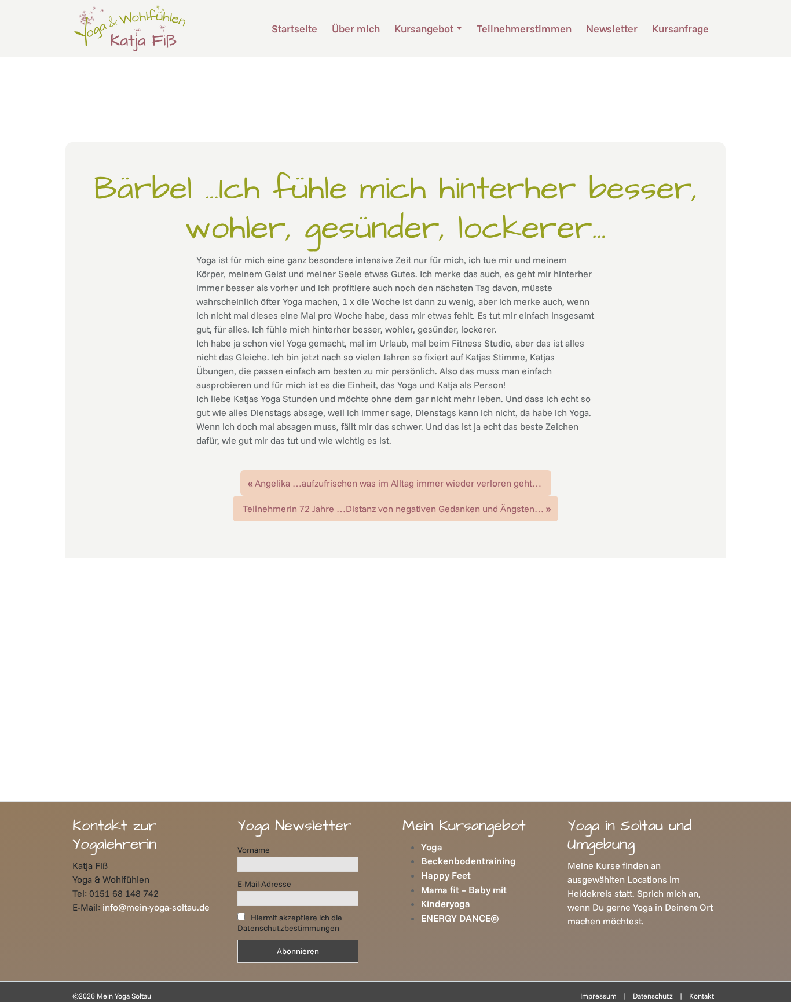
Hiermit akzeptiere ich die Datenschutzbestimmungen (289, 922)
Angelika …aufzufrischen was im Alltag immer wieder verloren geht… (398, 483)
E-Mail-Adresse (264, 884)
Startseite (294, 28)
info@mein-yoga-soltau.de (156, 907)
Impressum (598, 996)
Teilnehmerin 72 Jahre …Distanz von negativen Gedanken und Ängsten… (393, 508)
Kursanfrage (680, 28)
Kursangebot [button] (423, 28)
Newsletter (612, 28)
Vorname (253, 850)
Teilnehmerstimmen (524, 28)
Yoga (431, 847)
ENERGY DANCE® (460, 918)
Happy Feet (446, 875)
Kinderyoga (445, 903)
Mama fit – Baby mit (464, 890)
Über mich (356, 28)
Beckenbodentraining (468, 861)
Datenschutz (653, 996)
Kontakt (701, 996)
